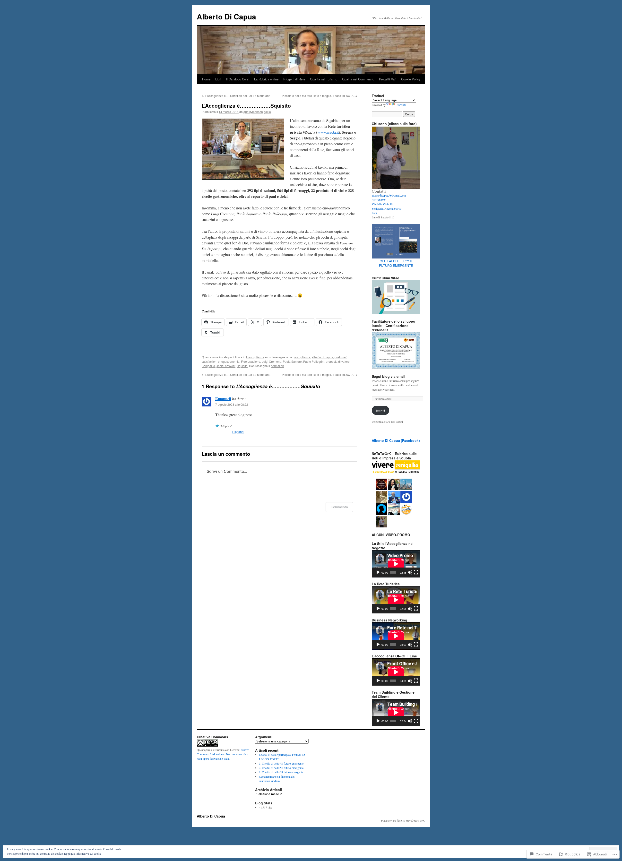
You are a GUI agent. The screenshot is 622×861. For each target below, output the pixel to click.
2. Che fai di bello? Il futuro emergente (281, 768)
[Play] (378, 572)
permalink (277, 366)
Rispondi (238, 432)
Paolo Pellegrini (313, 361)
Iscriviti (380, 410)
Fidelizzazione (250, 361)
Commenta (339, 507)
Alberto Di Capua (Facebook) (396, 440)
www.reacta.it (328, 132)
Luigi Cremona (271, 361)
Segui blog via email (388, 376)
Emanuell (223, 398)
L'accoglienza (255, 357)
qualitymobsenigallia (257, 112)
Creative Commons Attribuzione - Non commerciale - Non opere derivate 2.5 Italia (223, 754)
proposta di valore (338, 361)
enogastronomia (229, 361)
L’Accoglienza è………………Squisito (246, 105)
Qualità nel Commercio (358, 79)
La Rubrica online (266, 79)
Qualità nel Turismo (323, 79)
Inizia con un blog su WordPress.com (402, 820)
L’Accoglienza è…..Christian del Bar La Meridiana (236, 96)
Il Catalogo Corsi (237, 79)
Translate (401, 105)
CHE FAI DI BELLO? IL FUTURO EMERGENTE (396, 263)
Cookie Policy (411, 79)
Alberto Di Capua (226, 16)
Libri (218, 79)
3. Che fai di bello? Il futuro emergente (281, 763)
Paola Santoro (292, 361)
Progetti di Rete (294, 79)
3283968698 (379, 200)
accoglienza (302, 357)
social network (225, 366)
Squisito (242, 366)
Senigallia (208, 366)
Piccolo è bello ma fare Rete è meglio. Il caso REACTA (319, 96)
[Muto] (410, 572)
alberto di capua (322, 357)
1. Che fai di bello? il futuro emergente (281, 772)
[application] (396, 563)
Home (206, 79)
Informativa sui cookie (88, 853)
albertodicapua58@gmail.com (389, 195)
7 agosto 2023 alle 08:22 (231, 404)
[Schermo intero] (416, 572)
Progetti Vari (387, 79)
